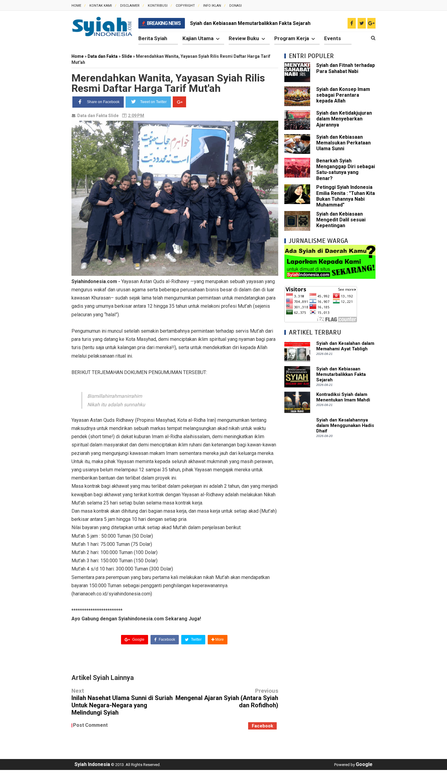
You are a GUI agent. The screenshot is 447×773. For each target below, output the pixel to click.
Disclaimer (130, 6)
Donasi (235, 6)
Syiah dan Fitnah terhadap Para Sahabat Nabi (345, 68)
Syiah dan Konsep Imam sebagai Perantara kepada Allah (343, 95)
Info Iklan (212, 6)
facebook (262, 726)
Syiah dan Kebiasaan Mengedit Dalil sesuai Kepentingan (341, 219)
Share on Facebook (103, 102)
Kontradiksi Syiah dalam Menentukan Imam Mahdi (343, 397)
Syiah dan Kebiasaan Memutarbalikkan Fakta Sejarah (250, 23)
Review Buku (244, 38)
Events (332, 38)
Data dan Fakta (92, 115)
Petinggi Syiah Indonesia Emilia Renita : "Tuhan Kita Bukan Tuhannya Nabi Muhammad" (345, 196)
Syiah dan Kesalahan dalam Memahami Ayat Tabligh (345, 346)
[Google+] (179, 101)
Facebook (166, 639)
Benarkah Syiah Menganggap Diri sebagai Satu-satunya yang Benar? (345, 169)
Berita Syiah (152, 38)
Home (76, 6)
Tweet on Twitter (153, 102)
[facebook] (352, 23)
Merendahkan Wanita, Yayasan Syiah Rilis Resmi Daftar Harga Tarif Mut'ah (168, 83)
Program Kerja (291, 38)
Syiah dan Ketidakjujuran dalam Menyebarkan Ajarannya (344, 118)
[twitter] (362, 23)
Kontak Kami (100, 6)
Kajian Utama (197, 38)
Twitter (196, 639)
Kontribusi (158, 6)
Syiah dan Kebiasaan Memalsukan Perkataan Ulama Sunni (343, 142)
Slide (113, 115)
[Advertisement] (330, 536)
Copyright (185, 6)
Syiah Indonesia (92, 764)
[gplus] (371, 23)
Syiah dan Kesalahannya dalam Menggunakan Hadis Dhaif (345, 425)
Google (137, 639)
